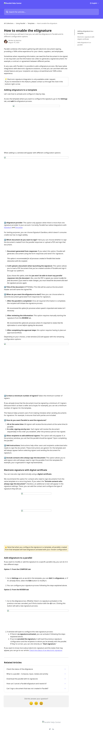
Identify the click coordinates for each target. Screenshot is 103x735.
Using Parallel (20, 23)
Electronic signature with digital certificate (85, 38)
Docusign (19, 227)
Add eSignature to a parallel (84, 44)
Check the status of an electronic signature (45, 650)
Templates (31, 23)
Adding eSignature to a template (85, 32)
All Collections (8, 23)
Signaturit (8, 227)
